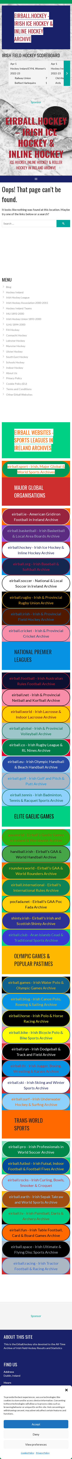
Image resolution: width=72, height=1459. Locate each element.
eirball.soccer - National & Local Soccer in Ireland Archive (36, 583)
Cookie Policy (27, 1452)
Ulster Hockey (14, 351)
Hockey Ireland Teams (19, 308)
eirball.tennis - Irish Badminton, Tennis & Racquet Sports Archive (36, 798)
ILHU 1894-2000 (15, 324)
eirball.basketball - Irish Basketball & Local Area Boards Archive (36, 533)
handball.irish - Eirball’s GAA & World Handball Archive (36, 854)
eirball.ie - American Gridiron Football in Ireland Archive (36, 517)
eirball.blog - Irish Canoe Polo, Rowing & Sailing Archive (36, 1002)
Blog (8, 287)
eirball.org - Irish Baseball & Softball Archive (36, 567)
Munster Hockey (15, 346)
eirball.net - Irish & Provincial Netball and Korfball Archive (36, 697)
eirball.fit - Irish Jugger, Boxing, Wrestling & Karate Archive (36, 1068)
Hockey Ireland (14, 292)
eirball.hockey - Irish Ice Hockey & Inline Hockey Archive (36, 550)
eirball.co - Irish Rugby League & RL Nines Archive (36, 747)
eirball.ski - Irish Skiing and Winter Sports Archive (36, 1085)
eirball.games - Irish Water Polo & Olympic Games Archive (36, 985)
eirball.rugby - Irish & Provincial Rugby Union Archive (36, 600)
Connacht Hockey (16, 335)
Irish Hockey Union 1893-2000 (23, 319)
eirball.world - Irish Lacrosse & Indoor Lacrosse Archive (36, 714)
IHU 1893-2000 (15, 313)
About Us (11, 373)
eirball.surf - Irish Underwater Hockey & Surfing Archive (36, 1102)
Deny (36, 1434)
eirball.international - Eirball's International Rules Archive (36, 887)
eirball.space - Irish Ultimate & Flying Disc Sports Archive (36, 1249)
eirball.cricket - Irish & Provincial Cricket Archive (36, 633)
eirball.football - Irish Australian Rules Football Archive (36, 681)
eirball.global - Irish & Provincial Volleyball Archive (36, 731)
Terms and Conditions (19, 389)
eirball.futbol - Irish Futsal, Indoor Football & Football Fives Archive (36, 1166)
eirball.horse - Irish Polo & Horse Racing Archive (36, 1018)
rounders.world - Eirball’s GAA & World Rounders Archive (36, 871)
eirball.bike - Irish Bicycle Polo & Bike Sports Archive (36, 1035)
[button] (66, 1390)
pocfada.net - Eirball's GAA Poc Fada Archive (36, 904)
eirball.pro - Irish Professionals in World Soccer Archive (36, 1149)
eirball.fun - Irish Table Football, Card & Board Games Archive (36, 1233)
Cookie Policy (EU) (16, 383)
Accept (36, 1424)
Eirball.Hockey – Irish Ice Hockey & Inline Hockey (36, 137)
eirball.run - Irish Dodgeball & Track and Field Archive (36, 1052)
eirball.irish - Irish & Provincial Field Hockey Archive (36, 617)
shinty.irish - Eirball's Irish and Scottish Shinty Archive (36, 921)
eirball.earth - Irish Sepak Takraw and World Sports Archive (36, 1199)
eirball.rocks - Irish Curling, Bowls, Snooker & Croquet (36, 1183)
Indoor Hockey (14, 367)
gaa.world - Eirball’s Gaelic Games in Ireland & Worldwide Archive (36, 837)
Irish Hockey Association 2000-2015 (27, 302)
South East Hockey (17, 356)
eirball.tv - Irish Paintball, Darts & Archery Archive (36, 1216)
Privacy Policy (42, 1452)
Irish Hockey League (18, 297)
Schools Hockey (15, 362)
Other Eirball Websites (19, 394)
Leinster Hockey (15, 340)
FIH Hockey (12, 329)
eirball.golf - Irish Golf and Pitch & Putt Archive (36, 781)
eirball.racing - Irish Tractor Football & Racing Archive (36, 1266)
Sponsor (36, 102)
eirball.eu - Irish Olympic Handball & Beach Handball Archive (36, 764)
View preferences (36, 1444)
